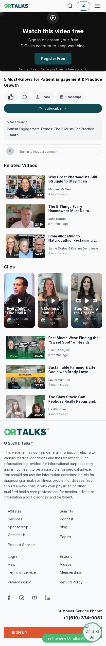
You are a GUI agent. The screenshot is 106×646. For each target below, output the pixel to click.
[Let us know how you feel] (11, 96)
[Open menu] (97, 6)
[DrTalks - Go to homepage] (26, 432)
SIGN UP (19, 632)
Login (12, 556)
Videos (65, 564)
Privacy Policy (19, 582)
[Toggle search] (70, 6)
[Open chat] (92, 632)
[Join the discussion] (25, 97)
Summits (66, 511)
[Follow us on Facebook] (9, 598)
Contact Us (17, 535)
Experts (66, 556)
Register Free (53, 58)
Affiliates (14, 511)
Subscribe (53, 108)
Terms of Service (22, 572)
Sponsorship (18, 527)
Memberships (71, 572)
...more (13, 135)
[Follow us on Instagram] (22, 598)
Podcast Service (21, 545)
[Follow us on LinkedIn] (47, 598)
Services (15, 519)
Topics (65, 537)
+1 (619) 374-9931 (82, 617)
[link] (10, 320)
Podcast (66, 519)
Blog (63, 527)
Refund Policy (71, 582)
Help (12, 564)
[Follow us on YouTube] (34, 598)
